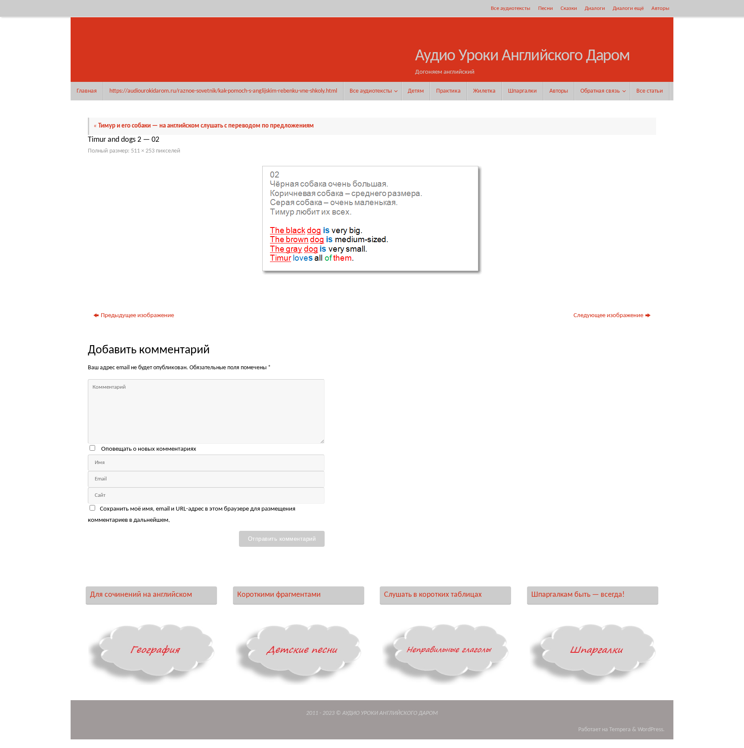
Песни (545, 8)
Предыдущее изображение (137, 315)
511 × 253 (143, 151)
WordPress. (651, 729)
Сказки (569, 8)
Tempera (620, 729)
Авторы (660, 8)
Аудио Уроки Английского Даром (522, 56)
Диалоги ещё (628, 8)
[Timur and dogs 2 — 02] (372, 220)
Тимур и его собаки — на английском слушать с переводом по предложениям (203, 126)
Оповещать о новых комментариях (148, 449)
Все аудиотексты (510, 8)
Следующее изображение (608, 315)
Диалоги (595, 8)
